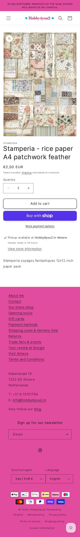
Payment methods (23, 324)
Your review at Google (27, 348)
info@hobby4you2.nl (29, 400)
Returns (15, 336)
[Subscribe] (66, 434)
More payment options (40, 226)
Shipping (27, 172)
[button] (8, 18)
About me (16, 295)
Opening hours (21, 313)
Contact (15, 301)
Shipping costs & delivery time (33, 330)
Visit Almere (18, 353)
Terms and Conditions (26, 359)
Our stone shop (21, 307)
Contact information (42, 527)
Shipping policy (55, 521)
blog (37, 409)
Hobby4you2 (38, 509)
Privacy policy (58, 514)
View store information (25, 249)
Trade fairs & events (25, 342)
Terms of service (30, 521)
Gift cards (17, 319)
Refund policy (36, 514)
